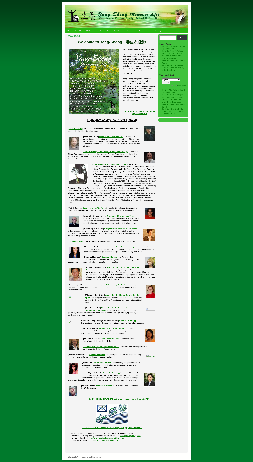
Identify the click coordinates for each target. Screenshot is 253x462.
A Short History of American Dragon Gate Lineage (105, 152)
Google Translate (182, 85)
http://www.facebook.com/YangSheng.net (106, 438)
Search (182, 38)
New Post (111, 31)
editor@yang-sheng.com (130, 436)
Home (69, 31)
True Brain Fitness (104, 385)
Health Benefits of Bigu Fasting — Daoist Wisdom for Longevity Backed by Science (173, 67)
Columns (121, 31)
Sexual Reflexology (111, 373)
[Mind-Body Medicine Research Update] (110, 164)
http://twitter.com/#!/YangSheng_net (104, 440)
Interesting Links (134, 31)
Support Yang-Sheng (152, 31)
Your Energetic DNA (102, 362)
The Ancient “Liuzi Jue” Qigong (173, 51)
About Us (78, 31)
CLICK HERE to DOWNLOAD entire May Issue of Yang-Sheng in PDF (118, 399)
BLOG (87, 31)
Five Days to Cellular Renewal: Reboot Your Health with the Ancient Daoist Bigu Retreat (173, 56)
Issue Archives (98, 31)
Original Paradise (97, 355)
